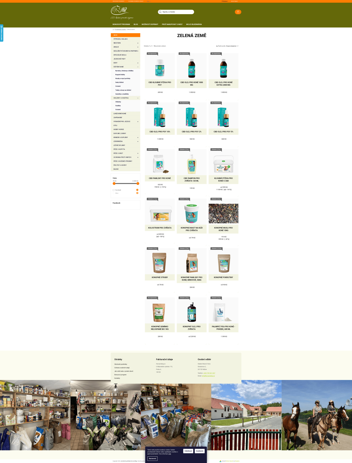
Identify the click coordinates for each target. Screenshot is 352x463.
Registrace (234, 1)
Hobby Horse (119, 129)
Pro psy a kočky (120, 165)
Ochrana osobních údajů (135, 1)
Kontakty (117, 378)
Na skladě (126, 190)
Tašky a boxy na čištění (123, 90)
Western (117, 43)
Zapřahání (118, 117)
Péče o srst (118, 153)
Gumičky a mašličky (122, 94)
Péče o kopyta (119, 149)
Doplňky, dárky (120, 133)
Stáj (115, 125)
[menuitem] (121, 24)
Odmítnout (188, 451)
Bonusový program (120, 375)
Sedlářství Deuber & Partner (125, 51)
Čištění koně (119, 67)
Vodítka (118, 106)
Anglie (116, 47)
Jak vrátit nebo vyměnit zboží (123, 371)
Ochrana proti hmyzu (122, 157)
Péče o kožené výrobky (123, 161)
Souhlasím (199, 451)
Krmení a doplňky (121, 137)
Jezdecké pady (120, 59)
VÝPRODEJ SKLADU (121, 39)
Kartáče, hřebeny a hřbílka (124, 71)
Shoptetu (237, 461)
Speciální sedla (120, 55)
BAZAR (116, 169)
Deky (115, 63)
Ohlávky (118, 102)
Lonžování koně (120, 113)
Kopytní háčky (120, 74)
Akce (115, 35)
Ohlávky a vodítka (121, 98)
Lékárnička (118, 141)
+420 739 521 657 (209, 373)
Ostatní (117, 86)
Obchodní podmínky (118, 1)
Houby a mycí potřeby (122, 78)
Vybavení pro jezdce (122, 121)
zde (169, 454)
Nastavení (152, 458)
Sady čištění (119, 82)
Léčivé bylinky (119, 145)
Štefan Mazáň (229, 461)
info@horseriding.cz (208, 376)
